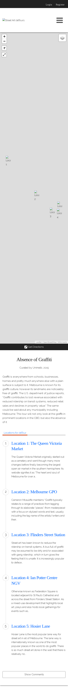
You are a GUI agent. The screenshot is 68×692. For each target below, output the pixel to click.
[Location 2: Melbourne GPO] (36, 196)
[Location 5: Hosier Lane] (59, 207)
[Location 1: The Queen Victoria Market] (8, 161)
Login (49, 4)
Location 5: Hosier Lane (30, 626)
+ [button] (4, 36)
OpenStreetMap (49, 342)
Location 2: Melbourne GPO (34, 491)
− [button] (4, 41)
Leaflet (39, 342)
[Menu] (60, 20)
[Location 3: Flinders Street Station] (52, 213)
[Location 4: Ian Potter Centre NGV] (59, 214)
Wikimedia (62, 342)
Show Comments (34, 674)
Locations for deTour (15, 432)
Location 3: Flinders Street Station (38, 534)
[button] (4, 47)
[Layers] (62, 37)
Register (60, 4)
